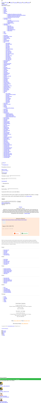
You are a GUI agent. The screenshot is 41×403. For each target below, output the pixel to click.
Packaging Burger (7, 130)
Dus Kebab (6, 103)
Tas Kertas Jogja (6, 149)
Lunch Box (8, 49)
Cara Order (6, 288)
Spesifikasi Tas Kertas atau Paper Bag (13, 16)
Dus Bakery (6, 78)
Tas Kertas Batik (6, 157)
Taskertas (5, 69)
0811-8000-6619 (25, 323)
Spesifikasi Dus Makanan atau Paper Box (14, 14)
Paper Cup (5, 131)
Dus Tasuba (6, 109)
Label (5, 66)
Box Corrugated (6, 118)
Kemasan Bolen (6, 133)
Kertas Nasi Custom (7, 87)
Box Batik (5, 67)
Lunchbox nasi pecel (7, 83)
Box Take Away (8, 58)
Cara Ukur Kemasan (7, 291)
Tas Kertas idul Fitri (7, 156)
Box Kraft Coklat (9, 44)
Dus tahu (5, 91)
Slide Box (5, 62)
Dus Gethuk (6, 110)
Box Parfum (8, 56)
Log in (3, 186)
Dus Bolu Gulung (7, 73)
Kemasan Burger (6, 122)
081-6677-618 (27, 320)
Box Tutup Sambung (9, 48)
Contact (5, 33)
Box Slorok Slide (9, 55)
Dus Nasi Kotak (6, 89)
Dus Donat (8, 102)
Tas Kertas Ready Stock (8, 144)
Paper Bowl (6, 72)
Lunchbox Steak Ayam (7, 85)
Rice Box (5, 282)
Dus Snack (8, 100)
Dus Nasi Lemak (6, 125)
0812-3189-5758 (17, 320)
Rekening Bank (10, 21)
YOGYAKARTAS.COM (11, 326)
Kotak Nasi (6, 140)
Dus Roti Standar (9, 96)
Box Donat (5, 250)
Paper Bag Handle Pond (8, 154)
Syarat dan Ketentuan (7, 18)
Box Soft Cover (8, 59)
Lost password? (4, 181)
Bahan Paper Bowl (10, 27)
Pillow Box (8, 47)
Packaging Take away (7, 134)
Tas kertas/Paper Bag (7, 148)
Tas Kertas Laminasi (7, 151)
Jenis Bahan (6, 24)
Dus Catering (8, 93)
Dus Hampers (6, 141)
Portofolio (5, 11)
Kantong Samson (7, 82)
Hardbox (5, 39)
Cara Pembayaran (7, 289)
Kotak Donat (6, 84)
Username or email (6, 175)
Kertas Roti (6, 79)
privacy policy (29, 196)
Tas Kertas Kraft (6, 145)
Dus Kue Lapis (6, 41)
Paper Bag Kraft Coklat (8, 153)
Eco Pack (5, 124)
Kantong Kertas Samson (10, 115)
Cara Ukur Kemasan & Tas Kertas (13, 20)
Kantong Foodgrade (9, 113)
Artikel (5, 300)
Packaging (5, 120)
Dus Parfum (8, 101)
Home (5, 7)
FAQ (4, 31)
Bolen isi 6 (5, 126)
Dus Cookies (6, 70)
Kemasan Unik (6, 127)
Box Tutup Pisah (9, 51)
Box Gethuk (6, 129)
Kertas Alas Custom (7, 104)
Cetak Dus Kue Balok (7, 63)
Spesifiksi (5, 13)
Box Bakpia (6, 61)
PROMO (5, 75)
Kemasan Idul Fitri (7, 38)
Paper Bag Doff (6, 152)
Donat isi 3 (5, 90)
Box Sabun (6, 260)
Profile (5, 8)
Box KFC (7, 45)
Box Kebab (6, 80)
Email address (5, 189)
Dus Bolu (5, 71)
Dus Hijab (7, 97)
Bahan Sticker (9, 30)
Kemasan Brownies (7, 68)
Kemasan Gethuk (7, 121)
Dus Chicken (8, 99)
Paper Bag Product (7, 123)
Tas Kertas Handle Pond (8, 147)
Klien (5, 12)
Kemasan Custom (7, 143)
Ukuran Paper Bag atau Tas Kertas (13, 17)
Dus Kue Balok (6, 37)
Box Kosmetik (8, 57)
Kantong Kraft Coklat (7, 269)
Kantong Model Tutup (9, 114)
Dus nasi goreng (6, 142)
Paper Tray (5, 139)
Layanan (5, 9)
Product (5, 10)
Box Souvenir (8, 50)
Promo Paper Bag (7, 60)
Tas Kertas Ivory (6, 146)
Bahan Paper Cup (10, 28)
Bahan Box (9, 25)
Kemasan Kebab (6, 86)
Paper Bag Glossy (7, 155)
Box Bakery (6, 135)
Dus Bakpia (6, 35)
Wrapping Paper (6, 128)
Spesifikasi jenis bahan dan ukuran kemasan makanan (16, 15)
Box (4, 42)
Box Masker (8, 43)
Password (4, 178)
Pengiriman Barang (10, 22)
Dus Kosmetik (8, 98)
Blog (4, 32)
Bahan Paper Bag (10, 26)
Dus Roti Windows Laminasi (11, 94)
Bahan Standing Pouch (11, 29)
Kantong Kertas (6, 112)
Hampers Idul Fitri (7, 64)
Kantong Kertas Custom (8, 36)
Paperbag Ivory (6, 117)
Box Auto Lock (8, 52)
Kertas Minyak (6, 81)
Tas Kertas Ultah (6, 150)
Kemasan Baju (6, 88)
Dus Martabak (6, 74)
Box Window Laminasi (10, 53)
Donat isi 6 (5, 108)
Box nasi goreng (6, 40)
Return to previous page (6, 202)
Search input (4, 201)
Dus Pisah (7, 95)
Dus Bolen (5, 119)
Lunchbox (5, 136)
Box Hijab (7, 54)
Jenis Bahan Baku (7, 23)
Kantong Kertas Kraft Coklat (11, 116)
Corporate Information (5, 328)
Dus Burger (6, 111)
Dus (4, 92)
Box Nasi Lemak (7, 132)
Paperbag (5, 106)
